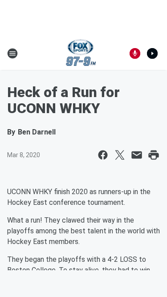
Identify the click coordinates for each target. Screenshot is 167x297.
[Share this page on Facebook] (103, 155)
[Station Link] (81, 53)
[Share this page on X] (120, 155)
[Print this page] (153, 155)
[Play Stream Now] (152, 53)
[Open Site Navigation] (12, 53)
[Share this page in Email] (136, 155)
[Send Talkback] (135, 53)
